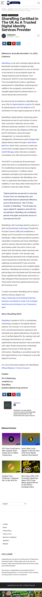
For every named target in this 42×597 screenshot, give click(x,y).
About (5, 527)
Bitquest (5, 544)
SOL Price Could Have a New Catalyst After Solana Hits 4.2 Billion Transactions (11, 452)
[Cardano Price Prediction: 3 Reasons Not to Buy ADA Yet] (11, 462)
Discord (26, 368)
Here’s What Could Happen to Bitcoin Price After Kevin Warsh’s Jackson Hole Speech (30, 452)
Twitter (19, 368)
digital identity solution (22, 104)
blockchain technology (19, 228)
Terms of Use (7, 534)
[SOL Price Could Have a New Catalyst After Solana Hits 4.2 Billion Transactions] (11, 434)
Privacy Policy (7, 531)
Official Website (8, 368)
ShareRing (6, 63)
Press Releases (13, 15)
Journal (10, 9)
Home (4, 9)
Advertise (6, 540)
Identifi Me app (8, 152)
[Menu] (2, 3)
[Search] (38, 3)
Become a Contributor (9, 537)
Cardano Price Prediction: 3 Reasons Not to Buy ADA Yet (10, 478)
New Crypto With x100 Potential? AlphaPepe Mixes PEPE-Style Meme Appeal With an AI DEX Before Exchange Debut (30, 481)
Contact (5, 524)
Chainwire (11, 35)
